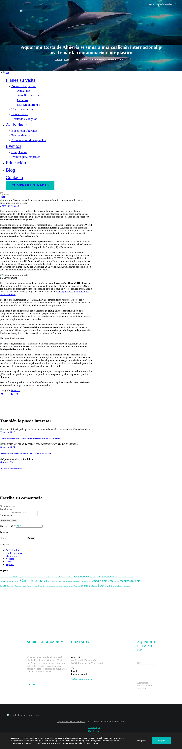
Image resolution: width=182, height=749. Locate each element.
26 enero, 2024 (7, 447)
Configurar (140, 740)
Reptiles (10, 564)
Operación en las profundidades (11, 468)
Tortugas (104, 585)
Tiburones (77, 586)
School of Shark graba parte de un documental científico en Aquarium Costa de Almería (30, 438)
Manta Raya (76, 581)
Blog (66, 59)
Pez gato (29, 586)
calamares (118, 577)
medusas (125, 581)
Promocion (41, 586)
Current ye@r (8, 526)
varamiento (126, 586)
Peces (8, 561)
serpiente (49, 586)
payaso (24, 586)
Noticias (10, 558)
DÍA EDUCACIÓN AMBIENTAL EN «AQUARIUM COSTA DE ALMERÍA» (26, 453)
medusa (116, 581)
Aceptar (161, 740)
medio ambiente (103, 581)
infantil (69, 581)
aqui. (96, 743)
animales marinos (30, 577)
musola (135, 581)
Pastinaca (18, 586)
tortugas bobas (117, 586)
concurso (130, 577)
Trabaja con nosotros (81, 679)
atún (45, 577)
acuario (2, 577)
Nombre (4, 506)
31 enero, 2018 (7, 432)
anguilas (21, 577)
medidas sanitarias (87, 581)
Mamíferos (11, 556)
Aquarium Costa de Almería (71, 721)
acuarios (8, 577)
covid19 (16, 581)
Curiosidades (12, 550)
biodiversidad (91, 577)
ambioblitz (14, 577)
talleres (71, 586)
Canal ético (94, 731)
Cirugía (124, 577)
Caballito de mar (105, 576)
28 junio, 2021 (7, 462)
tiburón (84, 585)
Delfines (46, 581)
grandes (64, 581)
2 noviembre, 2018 (9, 205)
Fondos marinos (14, 553)
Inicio (58, 59)
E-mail (3, 509)
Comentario (6, 515)
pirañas (35, 586)
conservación (7, 581)
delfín (53, 581)
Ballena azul (80, 576)
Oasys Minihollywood (7, 586)
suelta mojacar (63, 586)
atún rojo (50, 577)
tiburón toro (93, 586)
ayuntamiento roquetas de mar (64, 577)
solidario (55, 586)
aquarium (40, 577)
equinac (58, 581)
